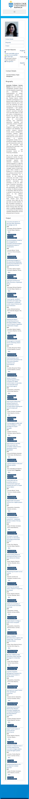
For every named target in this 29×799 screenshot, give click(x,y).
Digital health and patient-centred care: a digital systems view (14, 502)
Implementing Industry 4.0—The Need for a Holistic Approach (14, 766)
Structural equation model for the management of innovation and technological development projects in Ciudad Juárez (14, 244)
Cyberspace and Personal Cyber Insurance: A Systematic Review (14, 282)
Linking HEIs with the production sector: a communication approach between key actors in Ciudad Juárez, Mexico (14, 484)
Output (7, 46)
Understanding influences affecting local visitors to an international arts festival (14, 556)
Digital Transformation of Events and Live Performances (13, 730)
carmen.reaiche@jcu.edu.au (12, 53)
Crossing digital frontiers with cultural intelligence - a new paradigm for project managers (14, 426)
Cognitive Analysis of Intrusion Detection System (14, 464)
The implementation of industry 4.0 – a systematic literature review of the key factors (14, 520)
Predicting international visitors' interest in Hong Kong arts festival (14, 588)
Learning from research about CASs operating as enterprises (14, 691)
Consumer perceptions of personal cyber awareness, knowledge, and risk (13, 223)
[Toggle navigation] (14, 12)
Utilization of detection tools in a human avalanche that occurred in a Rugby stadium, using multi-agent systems (14, 748)
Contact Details (9, 39)
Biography (8, 42)
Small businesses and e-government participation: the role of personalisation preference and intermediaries (14, 361)
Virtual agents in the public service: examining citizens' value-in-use (14, 342)
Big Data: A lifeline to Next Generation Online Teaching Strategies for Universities (14, 656)
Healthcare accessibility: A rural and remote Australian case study (14, 605)
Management (9, 61)
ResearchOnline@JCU (12, 237)
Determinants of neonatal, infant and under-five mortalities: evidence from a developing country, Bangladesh (14, 447)
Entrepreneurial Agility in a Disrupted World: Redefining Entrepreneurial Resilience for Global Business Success (14, 263)
